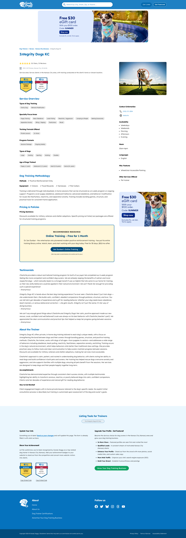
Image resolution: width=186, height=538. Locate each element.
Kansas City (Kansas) (42, 49)
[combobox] (87, 4)
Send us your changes (45, 436)
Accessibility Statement (160, 533)
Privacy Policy (134, 533)
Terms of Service (145, 533)
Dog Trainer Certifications (42, 513)
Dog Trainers (23, 49)
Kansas (31, 49)
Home (34, 505)
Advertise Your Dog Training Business (47, 518)
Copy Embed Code (26, 480)
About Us (36, 509)
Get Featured (160, 4)
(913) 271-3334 (128, 111)
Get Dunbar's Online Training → (66, 249)
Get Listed (146, 4)
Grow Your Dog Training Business (111, 468)
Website (126, 115)
